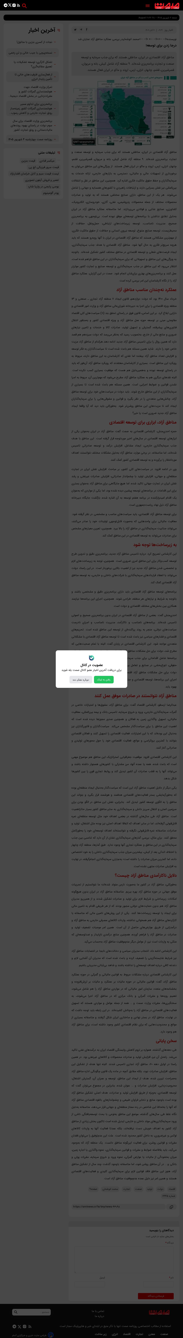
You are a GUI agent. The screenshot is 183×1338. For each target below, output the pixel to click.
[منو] (147, 6)
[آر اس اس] (18, 6)
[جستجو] (24, 5)
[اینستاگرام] (14, 6)
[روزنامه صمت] (167, 6)
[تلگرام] (5, 6)
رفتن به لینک (103, 680)
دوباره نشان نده (81, 679)
